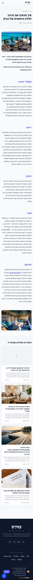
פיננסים (20, 560)
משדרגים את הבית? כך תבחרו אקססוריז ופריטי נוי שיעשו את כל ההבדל (17, 409)
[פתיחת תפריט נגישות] (4, 576)
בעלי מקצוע (7, 556)
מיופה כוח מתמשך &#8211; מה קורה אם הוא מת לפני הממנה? (16, 492)
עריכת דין (15, 556)
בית (31, 11)
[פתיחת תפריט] (3, 3)
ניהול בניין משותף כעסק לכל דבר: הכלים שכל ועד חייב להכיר (18, 369)
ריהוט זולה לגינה (15, 272)
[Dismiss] (31, 578)
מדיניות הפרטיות (21, 575)
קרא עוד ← (6, 380)
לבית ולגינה (25, 11)
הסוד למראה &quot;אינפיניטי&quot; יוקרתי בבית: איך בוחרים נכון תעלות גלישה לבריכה (17, 451)
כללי (27, 556)
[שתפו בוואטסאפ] (14, 542)
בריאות (13, 560)
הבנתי (6, 572)
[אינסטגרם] (10, 542)
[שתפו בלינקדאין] (19, 542)
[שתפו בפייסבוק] (23, 542)
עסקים (22, 556)
